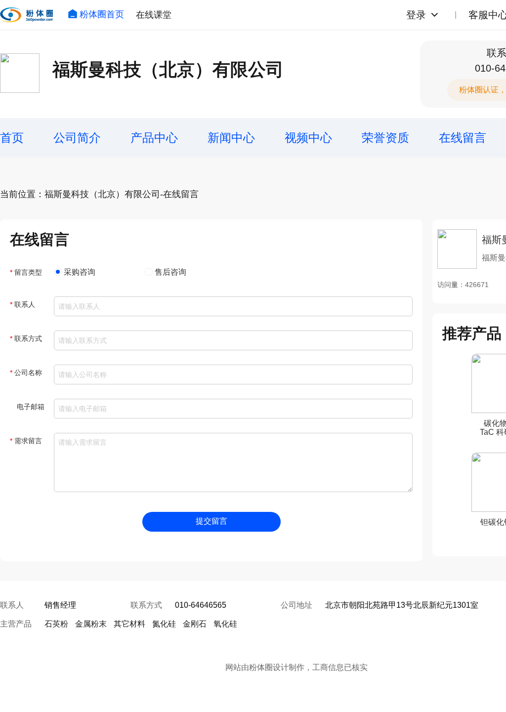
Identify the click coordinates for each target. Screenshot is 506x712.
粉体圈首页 (102, 14)
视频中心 (308, 137)
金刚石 (195, 624)
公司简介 (77, 137)
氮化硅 (164, 624)
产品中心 (154, 137)
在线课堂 (153, 15)
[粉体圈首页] (26, 15)
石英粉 (56, 624)
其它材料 (129, 624)
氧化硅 (225, 624)
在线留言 (462, 137)
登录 (416, 15)
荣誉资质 (385, 137)
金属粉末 (91, 624)
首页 (12, 137)
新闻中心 (231, 137)
